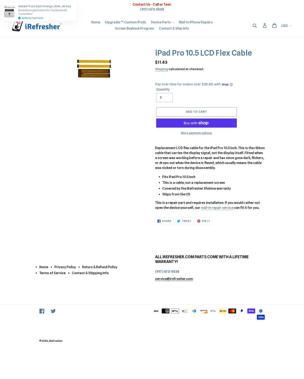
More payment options (196, 133)
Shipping (161, 69)
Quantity (163, 89)
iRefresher (56, 340)
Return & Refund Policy (99, 267)
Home (43, 267)
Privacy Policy (65, 267)
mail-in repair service (217, 208)
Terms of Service (52, 273)
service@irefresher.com (174, 279)
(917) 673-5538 (152, 9)
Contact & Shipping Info (90, 273)
